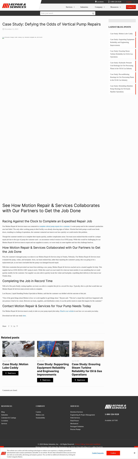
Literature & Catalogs (8, 418)
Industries (4, 415)
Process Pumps (75, 429)
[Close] (134, 453)
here (24, 316)
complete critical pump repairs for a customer (54, 226)
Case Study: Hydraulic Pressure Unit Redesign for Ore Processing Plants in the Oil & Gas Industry (121, 65)
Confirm (113, 453)
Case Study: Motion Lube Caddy (121, 34)
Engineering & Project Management (82, 415)
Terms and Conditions (92, 444)
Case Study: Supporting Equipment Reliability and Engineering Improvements (122, 42)
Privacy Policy (80, 444)
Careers (38, 412)
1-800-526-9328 (115, 2)
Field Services (75, 418)
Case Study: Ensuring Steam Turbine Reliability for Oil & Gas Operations (121, 54)
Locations (100, 2)
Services (4, 423)
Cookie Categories (98, 453)
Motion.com (40, 415)
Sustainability (40, 418)
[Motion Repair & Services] (14, 8)
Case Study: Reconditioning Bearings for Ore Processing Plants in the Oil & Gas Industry (122, 77)
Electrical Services (76, 412)
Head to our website (67, 311)
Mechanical (74, 423)
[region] (69, 453)
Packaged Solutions (77, 426)
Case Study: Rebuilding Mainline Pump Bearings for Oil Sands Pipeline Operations (121, 89)
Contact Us (131, 7)
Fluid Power (74, 421)
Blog (3, 412)
